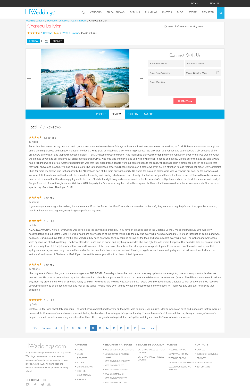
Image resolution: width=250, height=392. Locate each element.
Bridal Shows (115, 12)
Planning (151, 12)
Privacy (201, 358)
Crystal (35, 201)
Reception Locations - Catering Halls (67, 20)
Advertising (84, 375)
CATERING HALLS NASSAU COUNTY (151, 358)
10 (79, 328)
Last (152, 328)
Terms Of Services (207, 353)
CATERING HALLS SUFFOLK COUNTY (151, 351)
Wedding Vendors (35, 20)
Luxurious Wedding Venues (180, 368)
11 (86, 328)
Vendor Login (204, 362)
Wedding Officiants (116, 377)
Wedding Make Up (114, 373)
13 (100, 328)
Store (193, 12)
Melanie (36, 268)
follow (33, 41)
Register (208, 12)
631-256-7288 (203, 366)
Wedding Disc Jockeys (117, 360)
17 (128, 328)
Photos (167, 12)
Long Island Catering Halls (117, 355)
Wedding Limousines (116, 369)
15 (114, 328)
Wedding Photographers (119, 349)
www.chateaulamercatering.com (185, 26)
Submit (182, 101)
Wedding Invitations (116, 382)
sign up (214, 3)
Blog (180, 12)
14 (107, 328)
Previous (46, 328)
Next (143, 328)
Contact (201, 349)
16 (121, 328)
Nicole (35, 141)
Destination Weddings (181, 362)
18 (135, 328)
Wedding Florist (114, 365)
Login (194, 3)
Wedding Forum (177, 349)
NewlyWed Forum (178, 353)
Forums (135, 12)
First (35, 328)
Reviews (47, 33)
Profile (101, 114)
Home (80, 349)
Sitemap (81, 379)
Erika (34, 225)
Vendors (96, 12)
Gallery (133, 114)
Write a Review (70, 33)
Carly (34, 304)
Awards (148, 114)
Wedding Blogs (177, 358)
